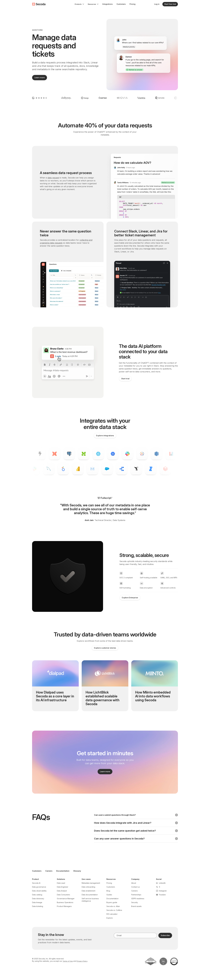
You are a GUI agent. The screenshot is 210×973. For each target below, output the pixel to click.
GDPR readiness (137, 898)
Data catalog (37, 895)
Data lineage (37, 902)
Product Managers (64, 906)
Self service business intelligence (90, 899)
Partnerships (136, 895)
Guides (109, 895)
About (133, 883)
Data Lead (61, 883)
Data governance (39, 887)
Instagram (163, 891)
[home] (38, 4)
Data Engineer (62, 887)
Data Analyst (62, 891)
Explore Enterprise (130, 597)
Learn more (40, 77)
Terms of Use (68, 961)
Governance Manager (65, 898)
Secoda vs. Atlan (113, 906)
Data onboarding (88, 887)
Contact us (135, 887)
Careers (48, 871)
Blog (108, 891)
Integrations (107, 4)
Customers (121, 4)
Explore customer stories (105, 648)
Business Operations (65, 902)
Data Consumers (63, 895)
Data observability (39, 891)
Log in (156, 4)
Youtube (162, 895)
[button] (79, 4)
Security (134, 902)
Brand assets (136, 906)
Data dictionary (38, 898)
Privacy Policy (82, 961)
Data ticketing (37, 906)
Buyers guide (111, 902)
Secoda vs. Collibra (114, 910)
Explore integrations (105, 435)
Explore (109, 918)
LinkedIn (162, 883)
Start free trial (170, 4)
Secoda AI (36, 883)
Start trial (125, 378)
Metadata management (91, 883)
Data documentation (90, 895)
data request (53, 177)
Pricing (132, 4)
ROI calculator (112, 914)
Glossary (77, 871)
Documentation (62, 871)
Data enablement (88, 891)
